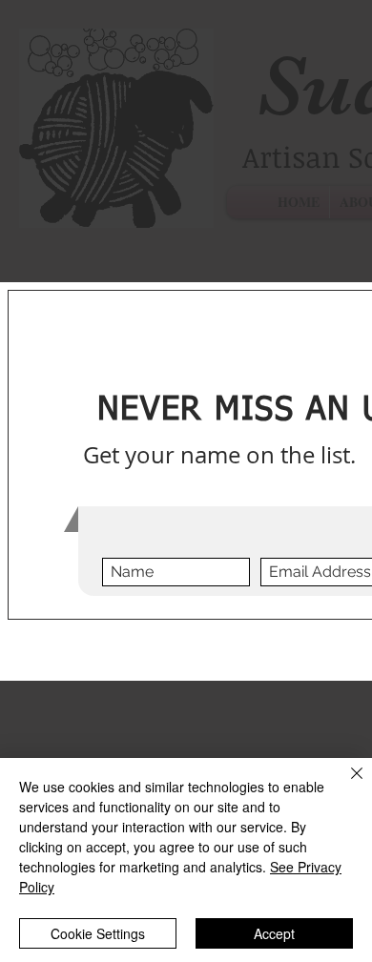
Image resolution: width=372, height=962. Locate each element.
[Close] (345, 785)
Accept (274, 933)
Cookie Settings (98, 933)
